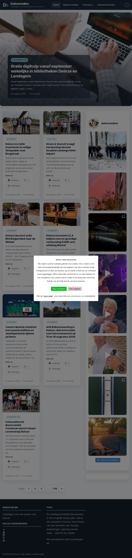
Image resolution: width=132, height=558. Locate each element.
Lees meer (48, 296)
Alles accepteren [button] (59, 289)
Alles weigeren (74, 289)
